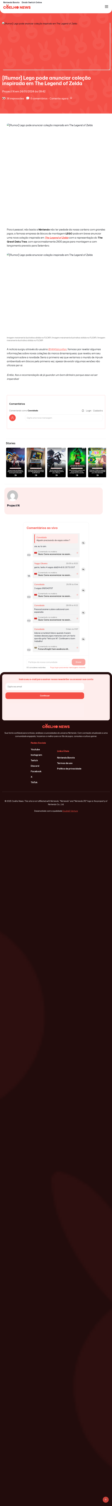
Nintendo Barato (11, 2)
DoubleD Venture (70, 811)
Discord (35, 765)
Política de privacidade (69, 768)
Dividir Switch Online (32, 2)
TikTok (34, 782)
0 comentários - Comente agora (49, 98)
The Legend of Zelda (56, 237)
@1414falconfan (57, 349)
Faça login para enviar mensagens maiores (67, 667)
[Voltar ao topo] (106, 1500)
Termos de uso (65, 763)
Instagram (36, 754)
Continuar (45, 695)
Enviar (78, 662)
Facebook (36, 771)
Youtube (35, 749)
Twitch (34, 760)
